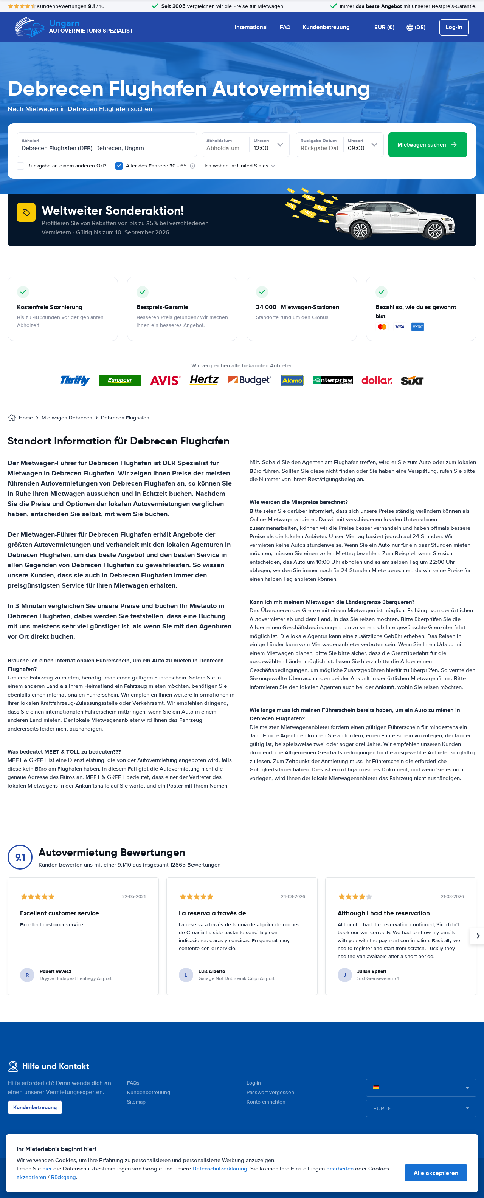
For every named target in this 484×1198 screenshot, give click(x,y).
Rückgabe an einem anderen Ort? (66, 166)
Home (26, 418)
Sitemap (136, 1102)
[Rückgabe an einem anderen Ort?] (20, 166)
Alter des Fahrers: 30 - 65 (156, 166)
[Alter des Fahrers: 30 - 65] (119, 166)
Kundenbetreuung (326, 27)
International (251, 27)
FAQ (285, 27)
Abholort (30, 140)
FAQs (133, 1083)
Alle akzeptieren (436, 1173)
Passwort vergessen (270, 1092)
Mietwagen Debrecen (67, 418)
